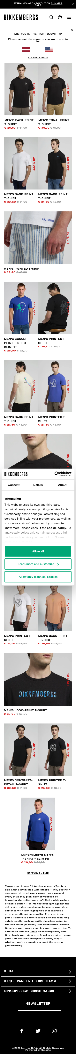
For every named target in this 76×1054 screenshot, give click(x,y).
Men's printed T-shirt (22, 268)
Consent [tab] (13, 484)
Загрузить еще (38, 873)
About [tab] (62, 484)
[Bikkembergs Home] (23, 17)
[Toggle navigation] (69, 17)
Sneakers (46, 935)
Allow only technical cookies (38, 576)
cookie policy (56, 528)
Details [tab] (38, 484)
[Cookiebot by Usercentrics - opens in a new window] (55, 474)
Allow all (38, 551)
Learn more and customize (36, 564)
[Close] (73, 4)
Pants (33, 931)
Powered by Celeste (38, 1050)
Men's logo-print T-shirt (25, 710)
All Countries (38, 57)
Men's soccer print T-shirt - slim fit (16, 343)
